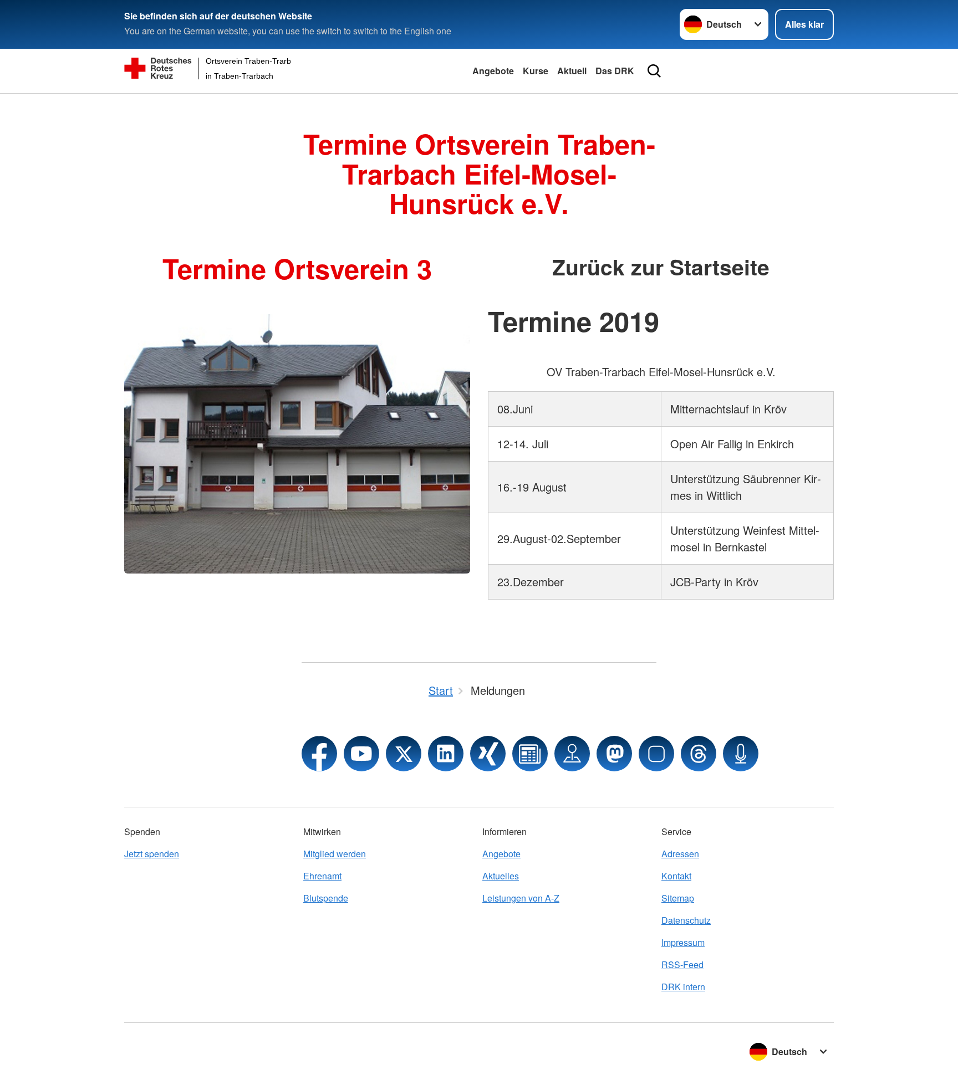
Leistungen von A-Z (520, 898)
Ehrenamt (322, 875)
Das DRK (614, 70)
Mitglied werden (334, 853)
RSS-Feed (682, 964)
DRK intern (683, 986)
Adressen (680, 853)
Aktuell (572, 70)
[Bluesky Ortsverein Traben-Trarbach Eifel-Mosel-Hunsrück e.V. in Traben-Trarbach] (656, 753)
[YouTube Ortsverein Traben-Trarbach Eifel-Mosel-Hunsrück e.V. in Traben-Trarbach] (361, 753)
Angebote (493, 70)
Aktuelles (500, 875)
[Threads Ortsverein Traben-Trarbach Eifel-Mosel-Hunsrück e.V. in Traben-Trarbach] (698, 753)
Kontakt (676, 875)
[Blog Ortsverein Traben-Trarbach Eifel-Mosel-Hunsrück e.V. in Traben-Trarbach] (530, 753)
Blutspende (325, 898)
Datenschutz (686, 920)
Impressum (683, 942)
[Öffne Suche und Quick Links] (654, 71)
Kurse (535, 70)
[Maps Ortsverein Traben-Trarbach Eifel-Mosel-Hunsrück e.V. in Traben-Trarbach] (572, 753)
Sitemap (677, 898)
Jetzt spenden (151, 853)
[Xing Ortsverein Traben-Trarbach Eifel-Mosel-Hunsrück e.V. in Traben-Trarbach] (488, 753)
